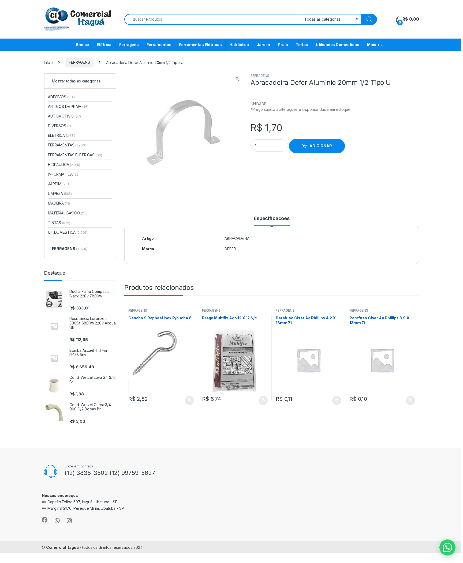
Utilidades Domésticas (337, 44)
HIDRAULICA (64, 164)
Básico (82, 44)
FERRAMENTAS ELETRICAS (75, 155)
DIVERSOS (62, 125)
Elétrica (104, 44)
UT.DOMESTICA (67, 232)
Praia (283, 44)
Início (48, 62)
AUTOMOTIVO (64, 116)
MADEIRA (59, 203)
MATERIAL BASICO (68, 213)
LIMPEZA (60, 193)
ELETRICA (62, 135)
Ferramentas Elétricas (200, 44)
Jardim (263, 44)
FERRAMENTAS (67, 145)
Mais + (373, 44)
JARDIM (59, 184)
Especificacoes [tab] (272, 218)
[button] (237, 79)
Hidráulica (239, 44)
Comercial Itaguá (62, 547)
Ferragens (129, 44)
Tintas (302, 44)
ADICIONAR (320, 145)
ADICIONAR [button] (184, 400)
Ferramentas (159, 44)
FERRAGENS (79, 62)
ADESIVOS (61, 97)
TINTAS (59, 222)
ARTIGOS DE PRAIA (68, 106)
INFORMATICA (64, 174)
